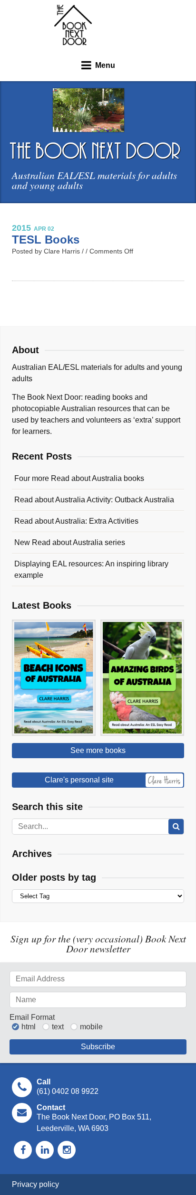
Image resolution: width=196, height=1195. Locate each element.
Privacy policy (35, 1184)
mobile (91, 1027)
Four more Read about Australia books (79, 478)
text (58, 1027)
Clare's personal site (79, 780)
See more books (98, 750)
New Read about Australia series (69, 542)
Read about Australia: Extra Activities (76, 521)
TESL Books (45, 239)
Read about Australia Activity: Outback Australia (94, 500)
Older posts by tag (54, 877)
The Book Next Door (73, 25)
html (28, 1027)
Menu (105, 65)
